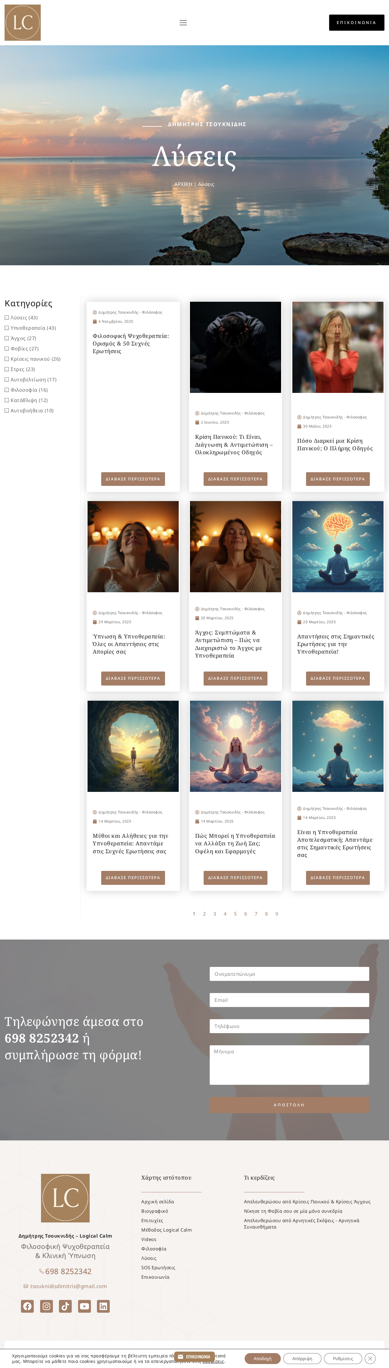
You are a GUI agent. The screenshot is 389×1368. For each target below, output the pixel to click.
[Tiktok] (65, 1306)
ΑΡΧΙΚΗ (183, 184)
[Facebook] (27, 1306)
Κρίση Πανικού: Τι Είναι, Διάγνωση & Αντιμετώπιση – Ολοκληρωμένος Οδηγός (234, 444)
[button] (183, 23)
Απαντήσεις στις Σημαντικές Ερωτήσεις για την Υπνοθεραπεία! (335, 644)
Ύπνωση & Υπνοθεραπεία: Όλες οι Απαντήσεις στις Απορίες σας (129, 644)
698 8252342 (68, 1271)
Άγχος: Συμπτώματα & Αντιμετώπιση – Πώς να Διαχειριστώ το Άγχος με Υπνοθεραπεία (228, 644)
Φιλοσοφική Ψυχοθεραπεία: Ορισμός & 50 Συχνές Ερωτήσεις (131, 343)
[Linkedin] (103, 1306)
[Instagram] (46, 1306)
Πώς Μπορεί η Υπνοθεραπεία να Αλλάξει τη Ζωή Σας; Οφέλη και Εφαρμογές (235, 843)
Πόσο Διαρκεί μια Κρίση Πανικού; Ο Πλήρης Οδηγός (335, 444)
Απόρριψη (302, 1358)
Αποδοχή (263, 1358)
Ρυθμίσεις (343, 1358)
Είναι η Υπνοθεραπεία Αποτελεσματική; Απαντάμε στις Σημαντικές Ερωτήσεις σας (335, 843)
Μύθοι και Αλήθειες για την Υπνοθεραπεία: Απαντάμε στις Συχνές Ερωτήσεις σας (130, 843)
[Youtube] (84, 1306)
